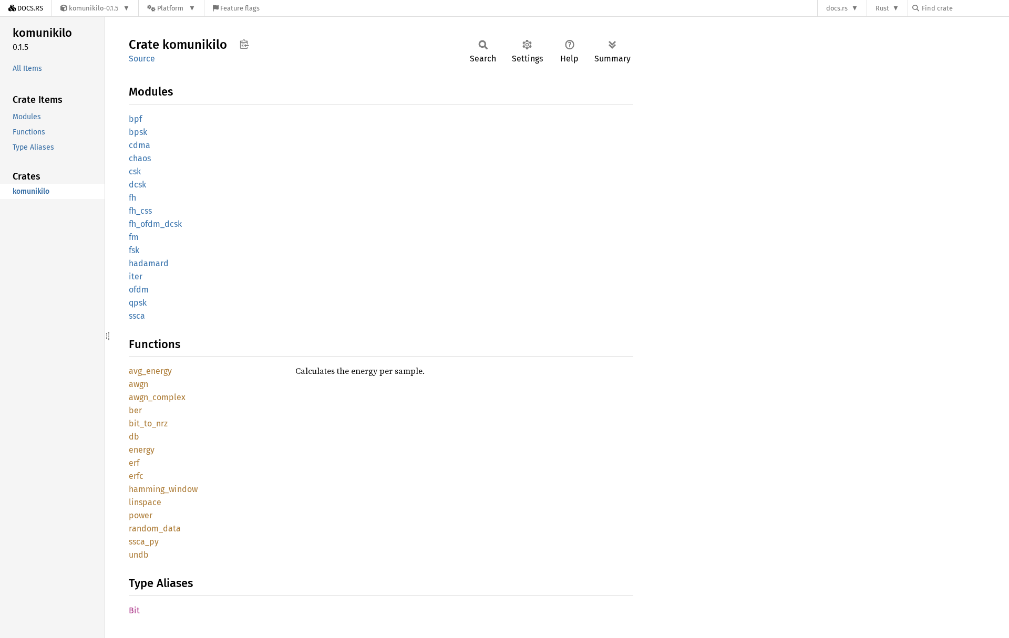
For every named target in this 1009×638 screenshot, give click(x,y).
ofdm (139, 290)
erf (134, 463)
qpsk (138, 303)
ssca (137, 316)
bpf (135, 119)
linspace (145, 502)
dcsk (137, 185)
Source (142, 59)
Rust (882, 8)
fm (134, 237)
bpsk (138, 132)
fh (132, 198)
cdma (139, 145)
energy (142, 450)
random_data (155, 529)
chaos (140, 158)
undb (139, 555)
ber (135, 410)
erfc (136, 476)
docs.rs (837, 8)
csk (135, 171)
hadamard (149, 263)
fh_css (140, 211)
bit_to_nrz (148, 423)
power (140, 515)
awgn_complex (157, 397)
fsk (134, 250)
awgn (138, 384)
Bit (134, 610)
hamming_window (163, 489)
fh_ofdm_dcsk (155, 224)
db (134, 437)
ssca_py (144, 542)
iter (135, 276)
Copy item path (244, 44)
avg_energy (150, 371)
